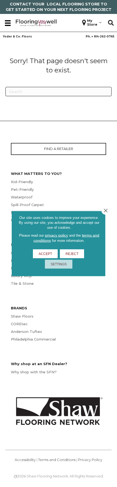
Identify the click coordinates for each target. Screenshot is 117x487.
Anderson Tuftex (26, 331)
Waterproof (21, 197)
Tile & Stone (22, 283)
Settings (59, 264)
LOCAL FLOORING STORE (73, 4)
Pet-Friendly (22, 189)
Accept (45, 254)
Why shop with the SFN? (34, 372)
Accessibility (25, 459)
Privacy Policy (90, 459)
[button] (111, 23)
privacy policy (56, 235)
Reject (72, 254)
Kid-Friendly (22, 182)
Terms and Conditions (57, 459)
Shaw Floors (22, 316)
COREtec (19, 324)
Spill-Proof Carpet (27, 205)
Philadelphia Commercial (33, 339)
